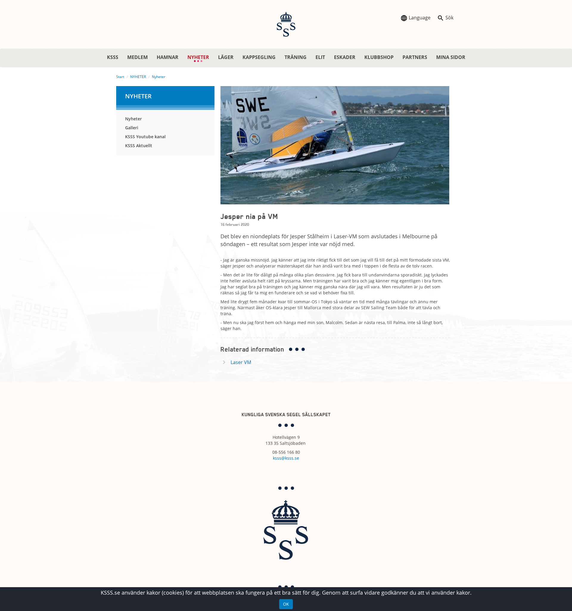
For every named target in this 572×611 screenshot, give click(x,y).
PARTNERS (414, 57)
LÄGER (226, 57)
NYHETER (200, 57)
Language (419, 17)
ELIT (320, 57)
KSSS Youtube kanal (145, 136)
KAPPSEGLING (259, 57)
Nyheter (158, 76)
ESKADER (344, 57)
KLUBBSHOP (379, 57)
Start (120, 76)
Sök (448, 17)
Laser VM (241, 362)
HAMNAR (167, 57)
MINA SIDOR (450, 57)
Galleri (131, 127)
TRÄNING (296, 57)
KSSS (112, 57)
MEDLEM (137, 57)
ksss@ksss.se (286, 458)
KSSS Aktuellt (138, 145)
